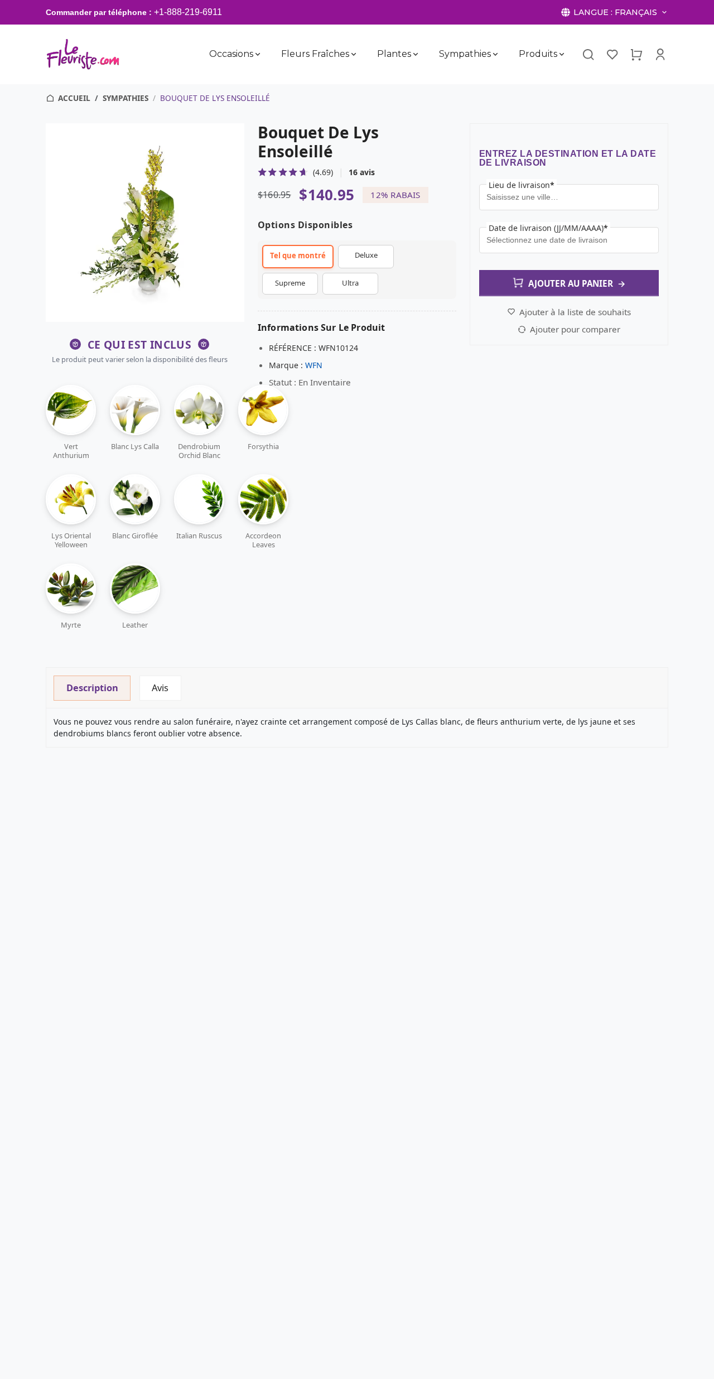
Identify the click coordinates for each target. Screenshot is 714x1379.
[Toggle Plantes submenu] (415, 54)
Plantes (394, 54)
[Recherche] (588, 54)
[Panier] (636, 54)
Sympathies (465, 54)
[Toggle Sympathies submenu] (495, 54)
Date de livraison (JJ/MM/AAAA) (548, 228)
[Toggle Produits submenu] (562, 54)
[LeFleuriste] (83, 54)
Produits (538, 54)
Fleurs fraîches (315, 54)
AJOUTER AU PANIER (577, 283)
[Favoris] (612, 54)
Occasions (231, 54)
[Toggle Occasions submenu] (258, 54)
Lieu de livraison (521, 185)
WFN (313, 365)
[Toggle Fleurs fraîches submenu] (353, 54)
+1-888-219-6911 (188, 12)
